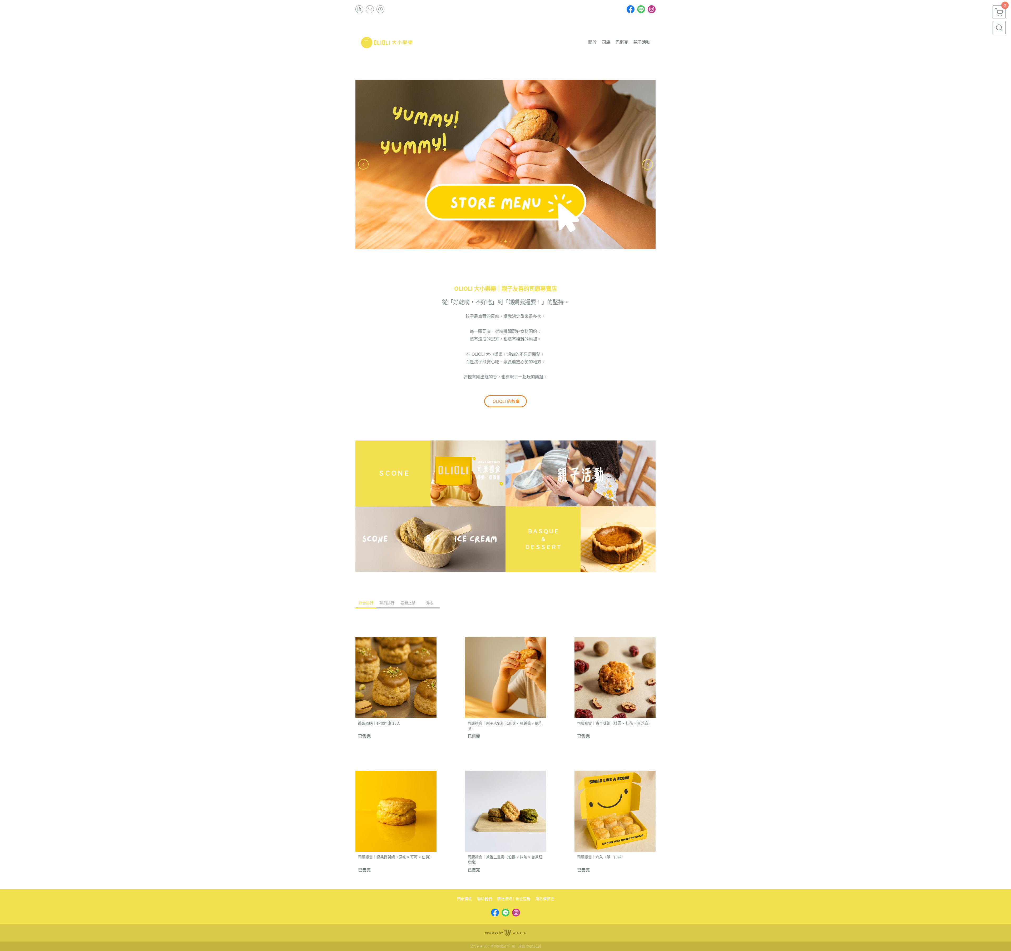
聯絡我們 (484, 899)
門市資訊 (464, 899)
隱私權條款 (545, 899)
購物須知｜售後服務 (513, 899)
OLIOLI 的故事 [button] (505, 401)
